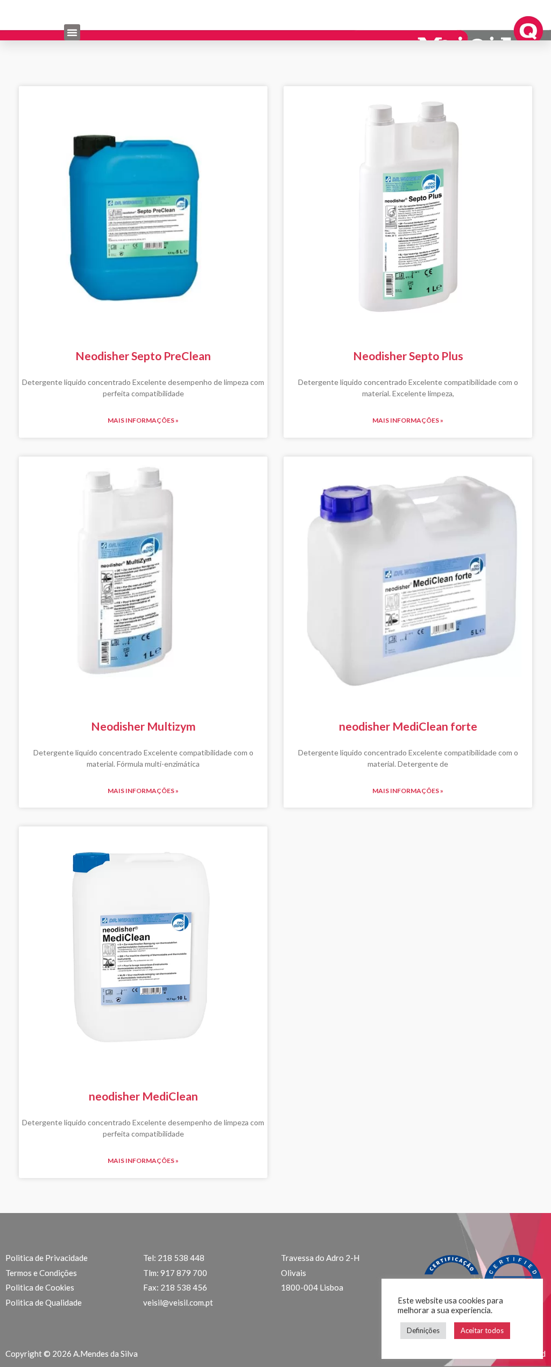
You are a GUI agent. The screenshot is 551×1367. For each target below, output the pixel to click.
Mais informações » (143, 420)
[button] (72, 32)
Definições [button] (423, 1330)
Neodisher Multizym (143, 726)
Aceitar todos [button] (482, 1330)
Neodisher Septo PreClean (143, 355)
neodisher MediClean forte (408, 726)
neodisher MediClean (143, 1096)
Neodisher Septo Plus (408, 355)
